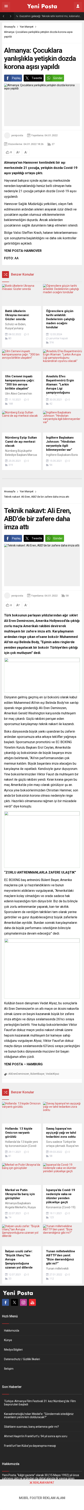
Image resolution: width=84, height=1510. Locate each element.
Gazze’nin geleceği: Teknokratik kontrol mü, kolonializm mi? (50, 16)
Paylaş (16, 78)
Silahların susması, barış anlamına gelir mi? (31, 1426)
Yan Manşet (26, 26)
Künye (8, 1340)
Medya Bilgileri (13, 1349)
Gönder (58, 78)
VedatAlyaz (52, 1073)
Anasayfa (9, 26)
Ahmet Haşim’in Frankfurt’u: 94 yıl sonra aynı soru (35, 1436)
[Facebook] (5, 1302)
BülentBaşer (37, 1073)
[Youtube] (32, 1302)
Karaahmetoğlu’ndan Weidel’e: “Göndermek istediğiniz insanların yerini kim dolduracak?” (39, 1415)
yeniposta (17, 135)
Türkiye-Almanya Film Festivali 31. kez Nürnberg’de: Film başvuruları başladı (40, 1402)
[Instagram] (23, 1302)
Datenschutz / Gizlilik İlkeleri (22, 1359)
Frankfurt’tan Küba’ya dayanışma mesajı (30, 1445)
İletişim (8, 1368)
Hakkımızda (11, 1330)
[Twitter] (14, 1302)
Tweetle (37, 78)
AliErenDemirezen (18, 1073)
